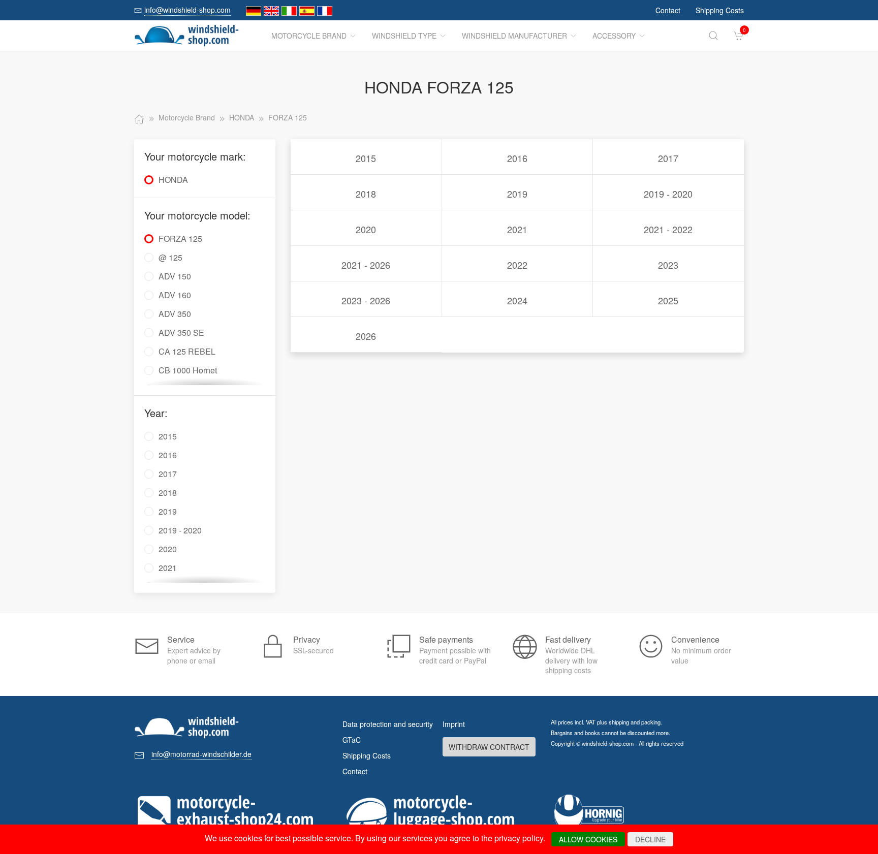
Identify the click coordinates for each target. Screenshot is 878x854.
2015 (366, 158)
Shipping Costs (720, 10)
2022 (517, 264)
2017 (668, 158)
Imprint (454, 724)
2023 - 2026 (365, 300)
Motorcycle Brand (309, 35)
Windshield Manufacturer (514, 35)
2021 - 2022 (668, 229)
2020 (366, 229)
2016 (517, 158)
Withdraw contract (489, 747)
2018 (366, 193)
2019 (517, 193)
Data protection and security (387, 724)
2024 (517, 300)
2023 (668, 264)
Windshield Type (404, 35)
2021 (517, 229)
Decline (650, 839)
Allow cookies (588, 839)
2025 (668, 300)
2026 (366, 335)
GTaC (351, 740)
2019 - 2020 (668, 193)
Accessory (614, 35)
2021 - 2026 (365, 264)
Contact (667, 10)
